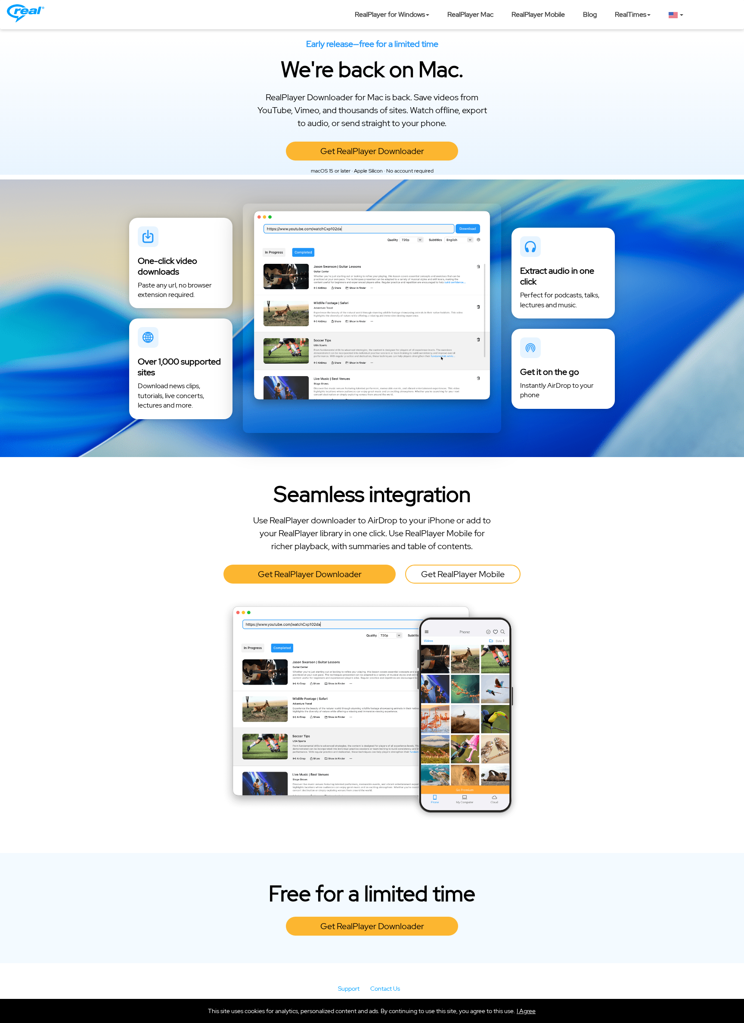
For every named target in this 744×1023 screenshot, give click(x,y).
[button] (526, 1011)
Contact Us (385, 988)
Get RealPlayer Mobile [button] (463, 574)
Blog (590, 14)
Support (349, 988)
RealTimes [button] (630, 14)
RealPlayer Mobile (538, 14)
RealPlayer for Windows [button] (390, 14)
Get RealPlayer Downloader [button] (372, 151)
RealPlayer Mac (470, 14)
